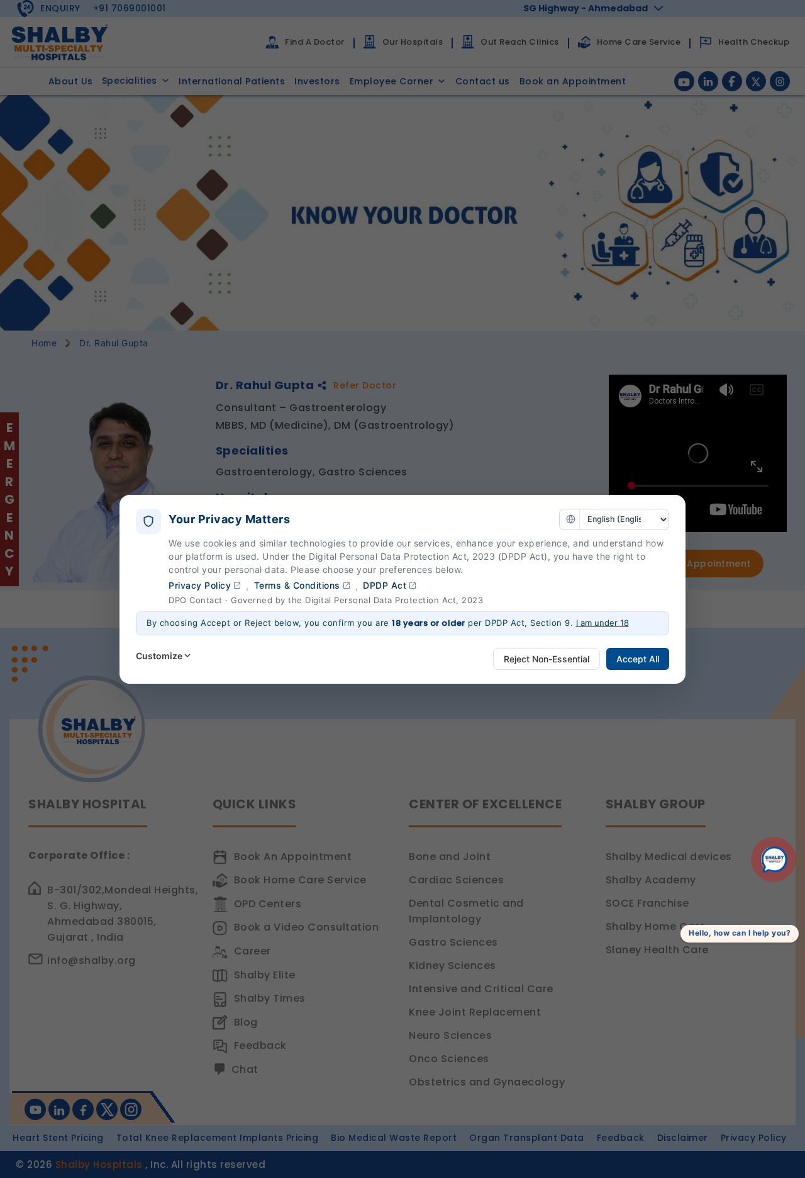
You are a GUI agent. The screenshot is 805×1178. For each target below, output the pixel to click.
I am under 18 (602, 623)
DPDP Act (384, 585)
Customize (159, 655)
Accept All (637, 659)
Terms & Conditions (297, 585)
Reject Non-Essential (546, 659)
